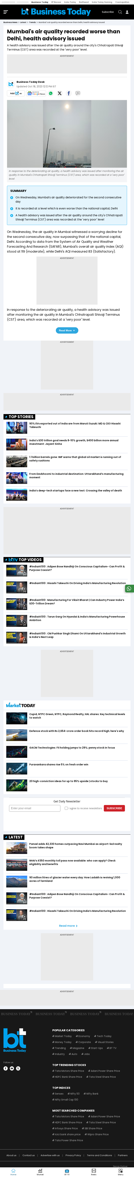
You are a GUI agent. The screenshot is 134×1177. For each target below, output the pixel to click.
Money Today (63, 1042)
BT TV (113, 1048)
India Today (70, 2)
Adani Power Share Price (105, 1071)
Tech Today (104, 1036)
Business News (10, 22)
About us (11, 1155)
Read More (65, 330)
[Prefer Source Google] (16, 93)
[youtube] (12, 1068)
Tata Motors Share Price (69, 1071)
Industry (60, 1054)
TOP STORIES (21, 416)
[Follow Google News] (36, 93)
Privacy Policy (73, 1155)
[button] (120, 1172)
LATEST (16, 837)
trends (32, 22)
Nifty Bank (92, 1093)
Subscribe (108, 12)
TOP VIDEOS (30, 559)
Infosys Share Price (66, 1128)
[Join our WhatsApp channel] (129, 591)
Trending (60, 1048)
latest (23, 22)
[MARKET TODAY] (20, 706)
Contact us (29, 1155)
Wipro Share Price (98, 1134)
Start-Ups (97, 1048)
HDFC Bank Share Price (68, 1077)
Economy (84, 1036)
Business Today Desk (31, 82)
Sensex (59, 1093)
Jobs (87, 1054)
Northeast (84, 2)
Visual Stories (106, 1042)
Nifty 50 (75, 1093)
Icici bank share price (68, 1134)
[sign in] (127, 11)
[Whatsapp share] (50, 93)
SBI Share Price (93, 1128)
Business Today (39, 2)
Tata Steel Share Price (102, 1077)
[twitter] (18, 1068)
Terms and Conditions (99, 1155)
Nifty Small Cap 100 (66, 1099)
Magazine (78, 1048)
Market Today (63, 1036)
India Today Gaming (102, 2)
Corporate (84, 1042)
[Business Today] (56, 12)
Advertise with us (50, 1155)
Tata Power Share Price (69, 1140)
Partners (123, 1155)
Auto (74, 1054)
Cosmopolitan (122, 2)
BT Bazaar (56, 2)
